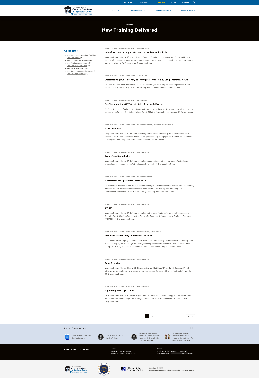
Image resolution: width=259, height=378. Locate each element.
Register (185, 2)
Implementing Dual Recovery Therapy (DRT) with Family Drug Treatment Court (146, 79)
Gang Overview (112, 263)
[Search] (194, 3)
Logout (74, 349)
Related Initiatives (162, 11)
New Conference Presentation (78, 60)
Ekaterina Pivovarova (144, 125)
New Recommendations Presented (80, 71)
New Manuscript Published (77, 66)
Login (173, 2)
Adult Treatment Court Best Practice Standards (81, 337)
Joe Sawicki (157, 125)
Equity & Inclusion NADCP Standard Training (114, 337)
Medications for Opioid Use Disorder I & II (127, 180)
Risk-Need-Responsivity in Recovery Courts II (128, 235)
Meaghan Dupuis (143, 48)
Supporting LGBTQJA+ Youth (119, 290)
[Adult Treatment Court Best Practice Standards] (67, 337)
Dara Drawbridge (143, 232)
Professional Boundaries (117, 156)
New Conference (73, 58)
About (114, 11)
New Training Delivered (127, 48)
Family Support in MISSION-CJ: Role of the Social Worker (134, 104)
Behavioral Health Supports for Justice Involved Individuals (136, 52)
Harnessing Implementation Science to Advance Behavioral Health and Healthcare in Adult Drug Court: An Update (149, 336)
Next (189, 316)
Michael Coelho (155, 232)
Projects (128, 2)
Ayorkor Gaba (142, 76)
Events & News (187, 11)
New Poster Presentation (76, 68)
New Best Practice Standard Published (81, 55)
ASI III (108, 208)
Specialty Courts (136, 11)
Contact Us (160, 2)
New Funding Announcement (78, 63)
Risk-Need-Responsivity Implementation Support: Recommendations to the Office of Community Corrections (183, 336)
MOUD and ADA (113, 128)
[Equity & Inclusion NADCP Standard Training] (101, 337)
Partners (144, 2)
